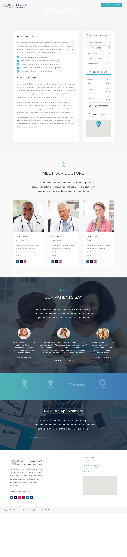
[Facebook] (11, 497)
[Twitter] (15, 497)
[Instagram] (19, 497)
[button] (99, 124)
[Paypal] (31, 497)
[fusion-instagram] (25, 261)
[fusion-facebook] (17, 261)
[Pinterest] (23, 497)
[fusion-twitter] (21, 261)
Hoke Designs (38, 510)
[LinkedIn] (27, 497)
